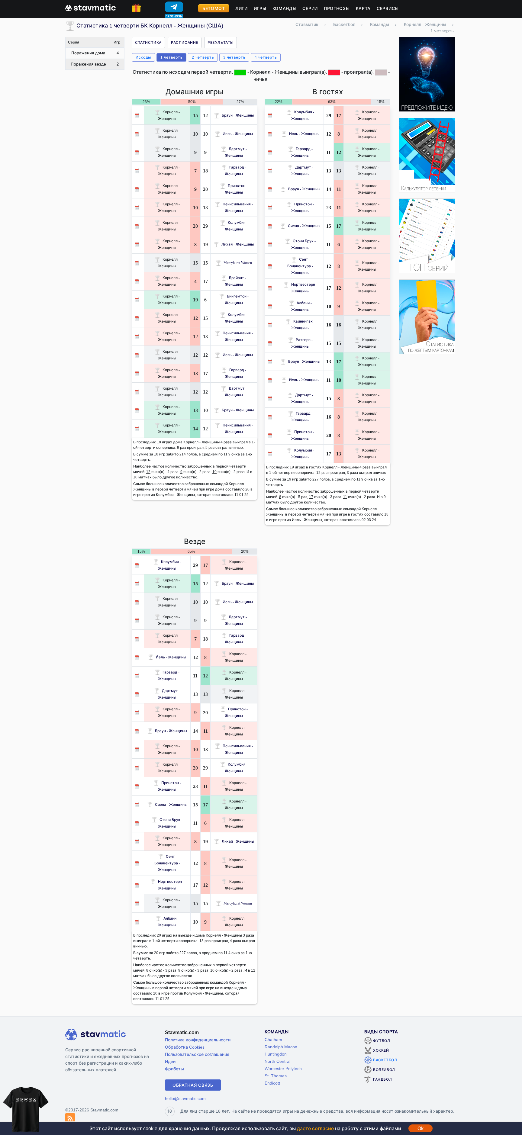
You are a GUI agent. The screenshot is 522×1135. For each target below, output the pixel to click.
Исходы (143, 57)
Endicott (272, 1082)
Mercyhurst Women (238, 262)
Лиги (241, 8)
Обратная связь (192, 1085)
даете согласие (315, 1128)
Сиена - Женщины (304, 225)
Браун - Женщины (238, 115)
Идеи (170, 1061)
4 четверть (266, 57)
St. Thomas (276, 1075)
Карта (363, 8)
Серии (310, 8)
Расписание (184, 42)
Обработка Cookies (185, 1047)
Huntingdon (276, 1053)
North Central (277, 1061)
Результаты (221, 42)
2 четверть (203, 57)
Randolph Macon (281, 1046)
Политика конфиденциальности (197, 1039)
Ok (420, 1128)
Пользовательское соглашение (197, 1054)
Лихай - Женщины (237, 244)
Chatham (273, 1039)
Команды (284, 8)
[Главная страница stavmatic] (90, 7)
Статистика (148, 42)
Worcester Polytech (283, 1068)
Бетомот (213, 8)
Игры (260, 8)
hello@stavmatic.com (185, 1098)
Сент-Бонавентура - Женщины (300, 266)
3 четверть (234, 57)
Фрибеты (174, 1068)
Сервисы (388, 8)
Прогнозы (337, 8)
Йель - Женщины (238, 133)
